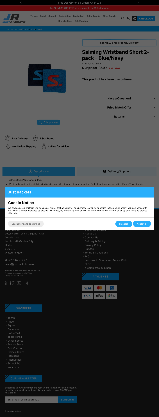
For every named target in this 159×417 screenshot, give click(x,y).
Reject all (124, 223)
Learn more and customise (26, 223)
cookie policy (120, 208)
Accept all (142, 223)
